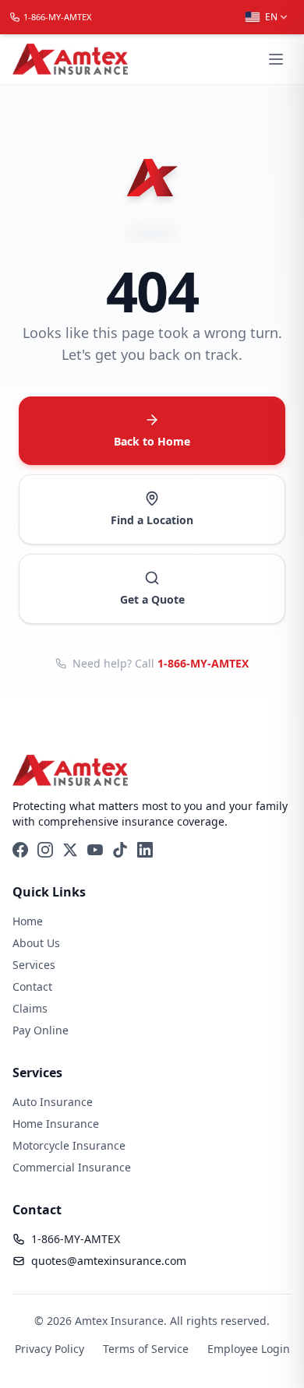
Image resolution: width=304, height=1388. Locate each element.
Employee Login (248, 1348)
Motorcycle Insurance (68, 1145)
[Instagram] (45, 850)
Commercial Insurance (71, 1167)
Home (27, 921)
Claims (30, 1008)
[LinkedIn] (145, 850)
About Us (36, 942)
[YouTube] (95, 850)
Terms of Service (146, 1348)
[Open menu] (276, 59)
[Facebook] (20, 850)
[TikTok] (120, 850)
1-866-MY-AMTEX (203, 663)
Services (33, 964)
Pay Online (40, 1030)
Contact (32, 986)
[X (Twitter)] (70, 850)
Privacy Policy (49, 1348)
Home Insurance (55, 1123)
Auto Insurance (52, 1101)
